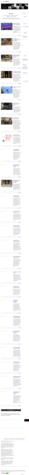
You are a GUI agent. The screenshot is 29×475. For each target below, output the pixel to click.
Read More (20, 35)
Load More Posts (11, 410)
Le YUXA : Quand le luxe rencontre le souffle (16, 332)
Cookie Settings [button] (3, 473)
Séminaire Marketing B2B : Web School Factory (16, 56)
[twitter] (23, 26)
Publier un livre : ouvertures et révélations (16, 301)
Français (23, 474)
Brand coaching (3, 415)
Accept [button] (7, 473)
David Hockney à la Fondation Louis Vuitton (16, 392)
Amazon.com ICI (6, 463)
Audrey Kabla (8, 415)
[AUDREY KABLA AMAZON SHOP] (25, 74)
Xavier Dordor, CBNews (25, 68)
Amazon (18, 413)
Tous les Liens (25, 23)
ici (15, 413)
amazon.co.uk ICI (3, 464)
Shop (26, 72)
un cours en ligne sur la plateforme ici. (7, 414)
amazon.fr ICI (10, 463)
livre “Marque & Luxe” (6, 413)
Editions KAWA (13, 413)
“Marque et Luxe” (24, 59)
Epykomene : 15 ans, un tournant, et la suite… (16, 104)
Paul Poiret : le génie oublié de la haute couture (16, 165)
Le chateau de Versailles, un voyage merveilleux (16, 39)
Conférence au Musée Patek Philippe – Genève (16, 181)
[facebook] (22, 26)
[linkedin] (26, 26)
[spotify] (27, 26)
